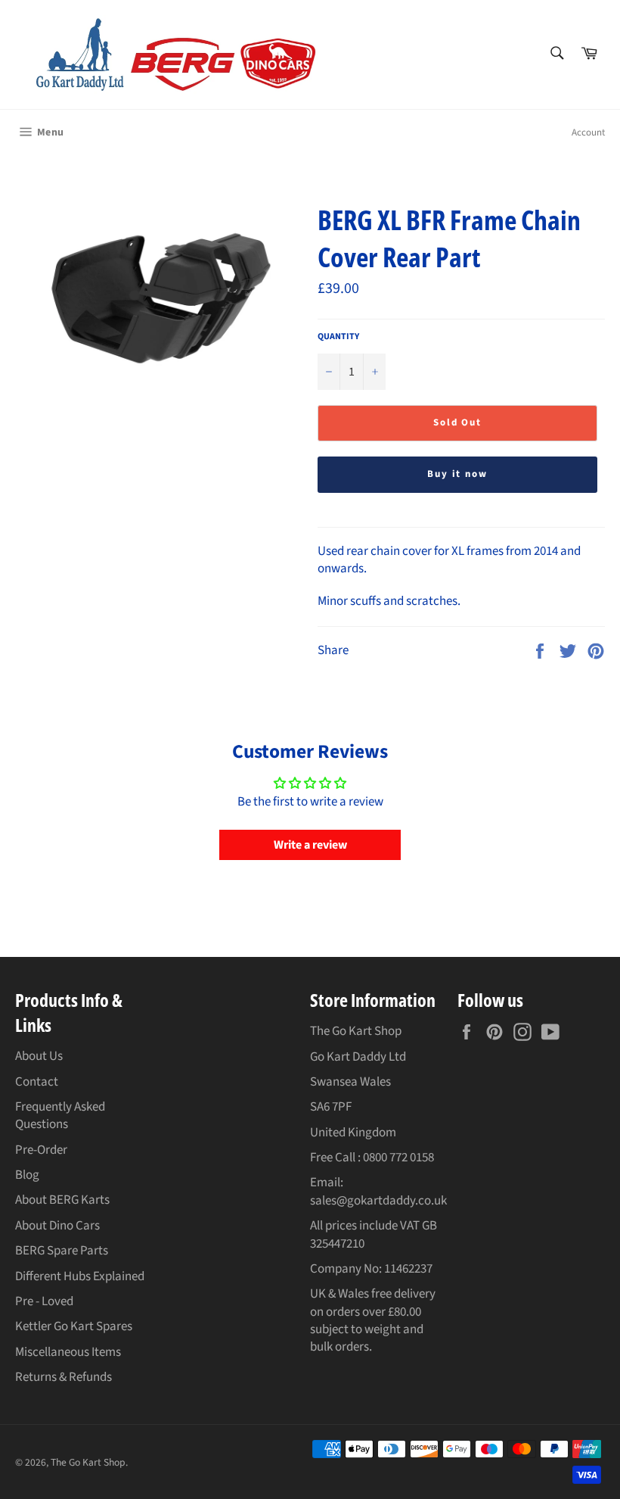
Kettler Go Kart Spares (73, 1326)
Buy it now (457, 474)
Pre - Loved (44, 1301)
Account (588, 132)
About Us (39, 1056)
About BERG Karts (62, 1200)
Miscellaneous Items (68, 1352)
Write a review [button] (310, 845)
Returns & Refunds (63, 1377)
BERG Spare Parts (61, 1251)
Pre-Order (41, 1150)
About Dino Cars (57, 1226)
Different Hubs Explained (79, 1276)
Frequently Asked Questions (60, 1115)
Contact (36, 1082)
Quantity (338, 337)
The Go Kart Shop (88, 1462)
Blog (27, 1175)
